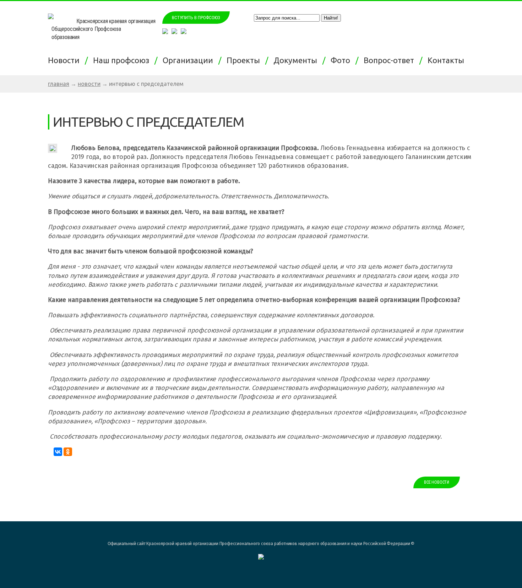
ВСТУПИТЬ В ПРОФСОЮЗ (196, 17)
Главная (58, 84)
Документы (297, 60)
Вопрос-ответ (391, 60)
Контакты (448, 60)
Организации (190, 60)
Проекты (245, 60)
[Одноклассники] (68, 451)
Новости (65, 60)
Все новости (436, 482)
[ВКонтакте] (58, 451)
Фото (342, 60)
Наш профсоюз (123, 60)
